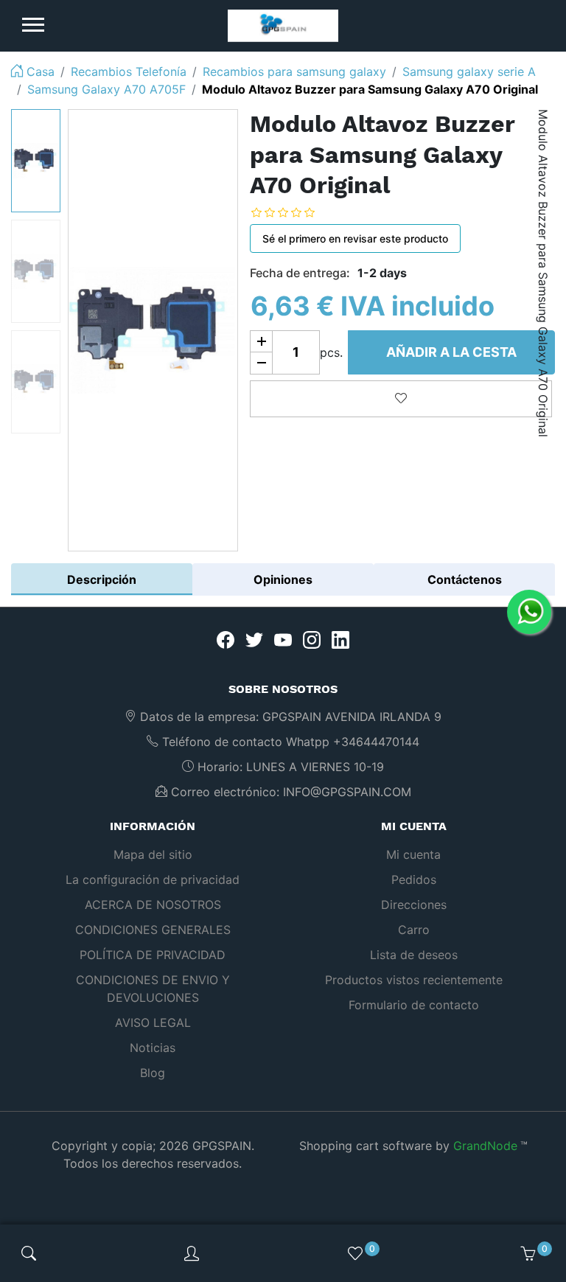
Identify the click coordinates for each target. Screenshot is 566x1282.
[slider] (294, 212)
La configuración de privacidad (153, 879)
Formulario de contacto (414, 1004)
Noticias (152, 1047)
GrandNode (485, 1145)
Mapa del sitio (152, 854)
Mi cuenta (413, 854)
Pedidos (413, 879)
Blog (152, 1072)
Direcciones (414, 904)
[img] (28, 1253)
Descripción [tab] (101, 579)
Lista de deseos (414, 954)
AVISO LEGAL (153, 1022)
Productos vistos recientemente (414, 979)
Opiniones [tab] (283, 579)
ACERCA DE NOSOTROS (153, 904)
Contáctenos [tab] (464, 579)
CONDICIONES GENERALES (153, 929)
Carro (414, 929)
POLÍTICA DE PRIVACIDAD (153, 954)
